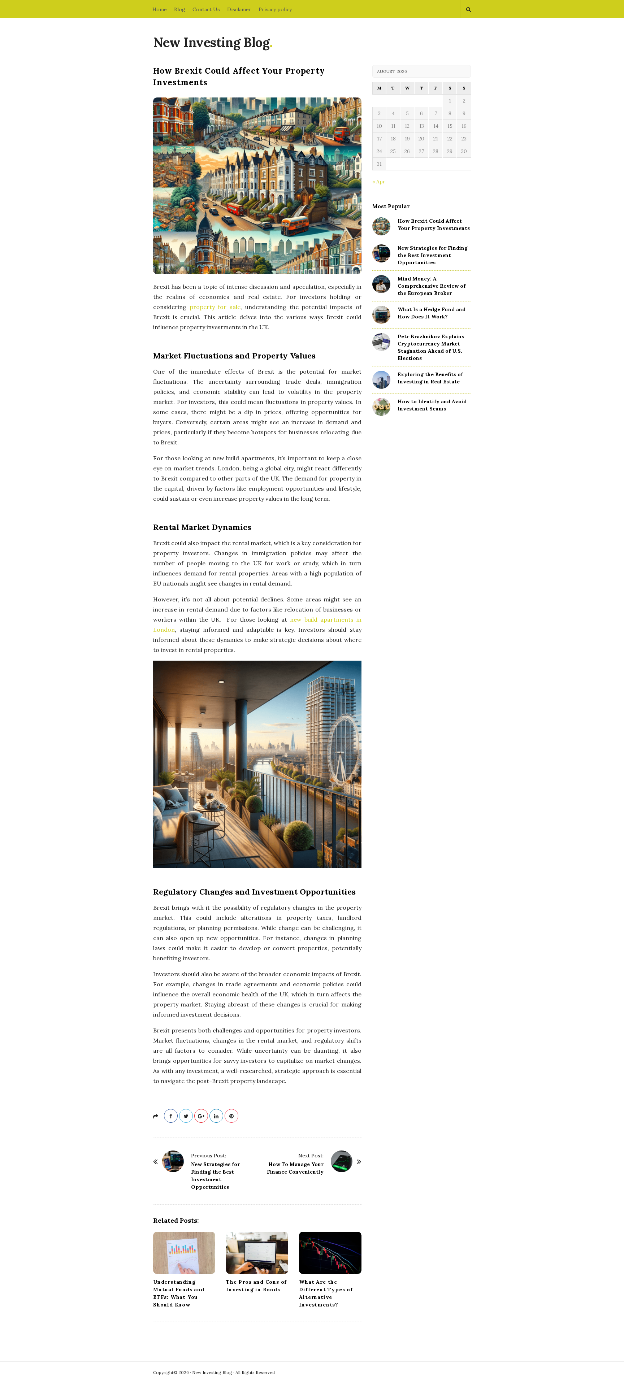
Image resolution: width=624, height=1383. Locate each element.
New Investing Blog (211, 42)
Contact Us (206, 9)
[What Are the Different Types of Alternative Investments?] (330, 1253)
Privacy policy (275, 9)
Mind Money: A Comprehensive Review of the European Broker (431, 285)
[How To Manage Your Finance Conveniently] (341, 1161)
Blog (179, 9)
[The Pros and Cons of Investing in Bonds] (257, 1253)
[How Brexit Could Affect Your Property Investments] (381, 226)
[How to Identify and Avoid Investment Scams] (381, 407)
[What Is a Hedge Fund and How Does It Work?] (381, 315)
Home (159, 9)
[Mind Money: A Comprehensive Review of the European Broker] (381, 284)
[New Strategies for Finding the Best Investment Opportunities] (173, 1161)
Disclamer (239, 9)
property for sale (215, 306)
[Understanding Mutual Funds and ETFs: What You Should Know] (184, 1253)
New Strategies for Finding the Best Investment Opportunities (433, 255)
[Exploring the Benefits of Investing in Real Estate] (381, 380)
